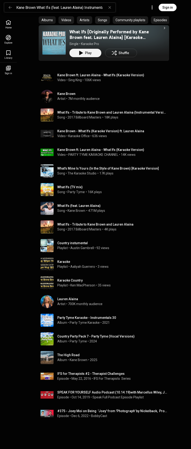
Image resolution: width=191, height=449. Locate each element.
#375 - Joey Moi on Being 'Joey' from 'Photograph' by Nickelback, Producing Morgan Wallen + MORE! (112, 411)
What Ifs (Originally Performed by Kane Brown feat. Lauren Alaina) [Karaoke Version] (109, 37)
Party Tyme (76, 192)
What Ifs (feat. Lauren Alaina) (79, 206)
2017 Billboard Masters (84, 117)
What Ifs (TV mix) (70, 187)
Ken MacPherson (82, 285)
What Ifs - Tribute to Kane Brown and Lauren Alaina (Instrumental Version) (112, 112)
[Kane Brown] (106, 96)
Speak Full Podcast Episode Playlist (118, 397)
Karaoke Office (79, 136)
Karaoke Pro (90, 44)
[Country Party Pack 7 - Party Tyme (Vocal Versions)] (106, 339)
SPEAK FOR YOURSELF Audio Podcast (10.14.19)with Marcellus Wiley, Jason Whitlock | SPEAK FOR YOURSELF (112, 392)
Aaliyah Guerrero (82, 266)
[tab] (47, 20)
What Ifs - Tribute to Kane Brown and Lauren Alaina (95, 224)
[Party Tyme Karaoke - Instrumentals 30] (106, 320)
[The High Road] (106, 357)
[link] (8, 24)
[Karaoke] (106, 264)
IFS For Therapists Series (112, 378)
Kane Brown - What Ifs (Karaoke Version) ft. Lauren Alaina (100, 131)
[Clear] (109, 7)
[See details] (164, 28)
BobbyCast (99, 416)
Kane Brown (76, 210)
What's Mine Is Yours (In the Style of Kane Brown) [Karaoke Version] (108, 168)
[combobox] (66, 7)
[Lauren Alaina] (106, 301)
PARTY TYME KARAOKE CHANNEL (93, 155)
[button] (54, 42)
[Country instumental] (106, 245)
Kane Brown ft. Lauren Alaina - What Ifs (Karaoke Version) (100, 75)
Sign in (167, 7)
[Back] (10, 7)
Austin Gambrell (82, 248)
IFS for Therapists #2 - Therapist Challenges (91, 374)
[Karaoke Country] (106, 283)
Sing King (75, 80)
